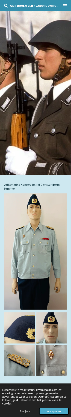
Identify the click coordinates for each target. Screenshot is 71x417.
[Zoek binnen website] (6, 5)
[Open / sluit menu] (65, 5)
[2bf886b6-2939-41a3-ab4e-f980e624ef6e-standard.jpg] (19, 360)
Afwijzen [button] (25, 411)
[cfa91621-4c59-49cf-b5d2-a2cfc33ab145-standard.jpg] (19, 328)
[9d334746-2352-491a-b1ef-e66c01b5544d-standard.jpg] (52, 360)
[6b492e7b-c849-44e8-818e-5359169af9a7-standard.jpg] (52, 328)
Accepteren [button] (54, 411)
